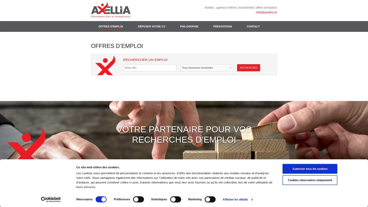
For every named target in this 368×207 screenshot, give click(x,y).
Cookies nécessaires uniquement (310, 180)
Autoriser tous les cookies (310, 168)
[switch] (138, 199)
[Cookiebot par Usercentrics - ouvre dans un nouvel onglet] (51, 199)
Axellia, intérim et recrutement (113, 10)
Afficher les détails (235, 199)
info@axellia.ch (266, 12)
